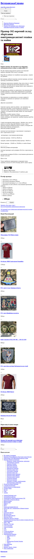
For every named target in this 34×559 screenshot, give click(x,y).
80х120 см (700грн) (7, 190)
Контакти (12, 7)
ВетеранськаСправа (12, 3)
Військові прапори (9, 24)
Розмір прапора (6, 176)
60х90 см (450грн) (7, 189)
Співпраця (3, 556)
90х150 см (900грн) (7, 192)
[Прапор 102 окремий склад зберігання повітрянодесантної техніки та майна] (13, 55)
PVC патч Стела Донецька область (11, 288)
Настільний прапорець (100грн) (11, 181)
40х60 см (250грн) (7, 187)
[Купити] (1, 267)
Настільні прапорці (12, 467)
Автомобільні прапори (13, 462)
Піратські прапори (12, 479)
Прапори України (11, 464)
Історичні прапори (12, 478)
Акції (2, 7)
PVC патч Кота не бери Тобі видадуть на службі (14, 366)
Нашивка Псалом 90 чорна (8, 415)
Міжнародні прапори (12, 468)
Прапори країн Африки (13, 475)
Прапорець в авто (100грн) (9, 179)
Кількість (3, 202)
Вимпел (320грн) (7, 195)
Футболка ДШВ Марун (7, 391)
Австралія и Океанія (12, 471)
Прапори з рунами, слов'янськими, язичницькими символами (16, 482)
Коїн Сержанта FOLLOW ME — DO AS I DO (13, 339)
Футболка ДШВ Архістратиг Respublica (12, 261)
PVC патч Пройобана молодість (10, 313)
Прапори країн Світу (12, 469)
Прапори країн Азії (12, 472)
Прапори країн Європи (13, 477)
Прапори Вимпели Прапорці (11, 23)
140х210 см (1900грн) (8, 194)
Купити (11, 202)
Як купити (7, 7)
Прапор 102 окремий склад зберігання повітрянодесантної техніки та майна (14, 26)
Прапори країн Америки (13, 474)
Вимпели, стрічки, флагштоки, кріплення (18, 461)
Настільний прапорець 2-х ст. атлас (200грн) (14, 183)
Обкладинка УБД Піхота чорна (9, 235)
